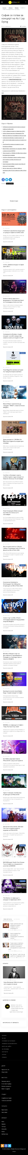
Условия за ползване (8, 1040)
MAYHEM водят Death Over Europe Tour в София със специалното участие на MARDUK (13, 864)
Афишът (4, 1118)
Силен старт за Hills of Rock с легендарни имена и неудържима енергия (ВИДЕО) (13, 619)
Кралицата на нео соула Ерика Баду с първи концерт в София (12, 692)
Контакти (5, 1051)
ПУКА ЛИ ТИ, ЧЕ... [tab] (8, 919)
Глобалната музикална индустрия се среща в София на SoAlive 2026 (13, 231)
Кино (3, 1121)
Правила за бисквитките (9, 1043)
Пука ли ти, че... (6, 1069)
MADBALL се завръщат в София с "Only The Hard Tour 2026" (13, 726)
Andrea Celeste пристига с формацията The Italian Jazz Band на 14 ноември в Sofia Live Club (13, 300)
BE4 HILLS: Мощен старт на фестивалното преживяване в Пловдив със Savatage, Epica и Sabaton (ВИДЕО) (12, 656)
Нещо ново (5, 1072)
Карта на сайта (6, 1046)
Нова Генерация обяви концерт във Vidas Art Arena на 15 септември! (13, 512)
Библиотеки (5, 1134)
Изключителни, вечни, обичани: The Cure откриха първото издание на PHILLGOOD (13, 828)
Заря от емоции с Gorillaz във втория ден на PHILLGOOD (12, 793)
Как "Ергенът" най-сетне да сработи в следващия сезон (17, 955)
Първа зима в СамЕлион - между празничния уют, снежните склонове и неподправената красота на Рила (16, 946)
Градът (4, 1094)
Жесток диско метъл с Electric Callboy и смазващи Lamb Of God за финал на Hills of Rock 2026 (14, 170)
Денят (3, 1066)
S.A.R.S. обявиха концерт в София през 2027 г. (14, 131)
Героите (4, 1106)
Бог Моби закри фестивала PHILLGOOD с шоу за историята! (13, 759)
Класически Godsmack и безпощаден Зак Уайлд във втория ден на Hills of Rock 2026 (13, 584)
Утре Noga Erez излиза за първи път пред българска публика (13, 371)
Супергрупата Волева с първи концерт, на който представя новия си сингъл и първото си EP (14, 140)
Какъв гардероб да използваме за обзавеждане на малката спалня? (17, 936)
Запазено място (6, 1081)
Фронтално (5, 1110)
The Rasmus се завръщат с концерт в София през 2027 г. (12, 899)
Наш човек (13, 980)
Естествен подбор (6, 1084)
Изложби (4, 1129)
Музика (22, 214)
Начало (4, 1035)
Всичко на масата (6, 1086)
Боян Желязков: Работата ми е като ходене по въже (13, 983)
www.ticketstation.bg (15, 79)
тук (3, 93)
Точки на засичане (6, 1100)
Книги (3, 1131)
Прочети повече (7, 241)
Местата (4, 1077)
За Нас (4, 1038)
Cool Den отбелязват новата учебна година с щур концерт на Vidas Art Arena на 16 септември (14, 159)
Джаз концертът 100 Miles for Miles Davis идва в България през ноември (13, 441)
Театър (4, 1126)
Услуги (4, 1054)
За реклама (5, 1049)
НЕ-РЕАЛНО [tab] (17, 919)
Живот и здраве (6, 1089)
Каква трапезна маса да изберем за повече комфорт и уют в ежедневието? (16, 926)
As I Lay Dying (10, 183)
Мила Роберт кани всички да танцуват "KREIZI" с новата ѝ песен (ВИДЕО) (14, 405)
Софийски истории (6, 1098)
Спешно (4, 1057)
